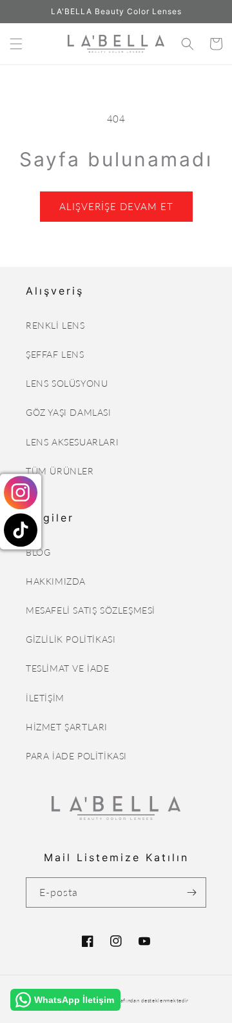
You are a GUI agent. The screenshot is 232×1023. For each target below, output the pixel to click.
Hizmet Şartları (67, 726)
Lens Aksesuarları (72, 441)
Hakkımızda (56, 581)
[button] (16, 44)
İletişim (45, 697)
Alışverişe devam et (116, 206)
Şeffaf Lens (55, 354)
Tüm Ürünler (60, 470)
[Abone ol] (191, 892)
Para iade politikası (76, 755)
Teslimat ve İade (68, 668)
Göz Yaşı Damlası (68, 412)
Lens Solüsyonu (67, 383)
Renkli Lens (55, 325)
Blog (38, 552)
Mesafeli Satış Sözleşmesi (90, 610)
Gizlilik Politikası (70, 639)
